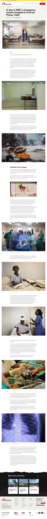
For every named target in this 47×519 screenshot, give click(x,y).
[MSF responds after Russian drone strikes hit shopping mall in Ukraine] (23, 486)
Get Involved (36, 3)
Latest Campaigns (23, 499)
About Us (28, 3)
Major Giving (16, 502)
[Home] (7, 3)
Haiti (11, 54)
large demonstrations (25, 169)
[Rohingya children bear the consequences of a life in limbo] (13, 486)
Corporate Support (16, 505)
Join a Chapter (23, 502)
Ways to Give (16, 501)
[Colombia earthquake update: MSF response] (34, 486)
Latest (32, 3)
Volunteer (23, 501)
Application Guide (23, 506)
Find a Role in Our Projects (24, 505)
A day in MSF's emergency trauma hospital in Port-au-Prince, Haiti (22, 54)
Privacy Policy (30, 505)
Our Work (24, 3)
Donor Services (16, 499)
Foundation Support (17, 504)
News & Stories (30, 499)
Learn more (14, 0)
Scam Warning (30, 506)
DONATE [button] (42, 3)
